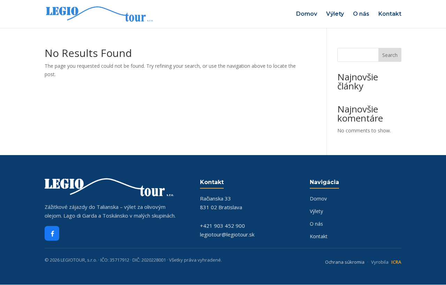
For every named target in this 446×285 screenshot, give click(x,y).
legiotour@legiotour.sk (227, 234)
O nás (361, 14)
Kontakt (389, 14)
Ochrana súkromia (344, 262)
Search (390, 55)
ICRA (396, 262)
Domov (306, 14)
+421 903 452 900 (222, 225)
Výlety (335, 14)
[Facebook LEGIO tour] (52, 233)
